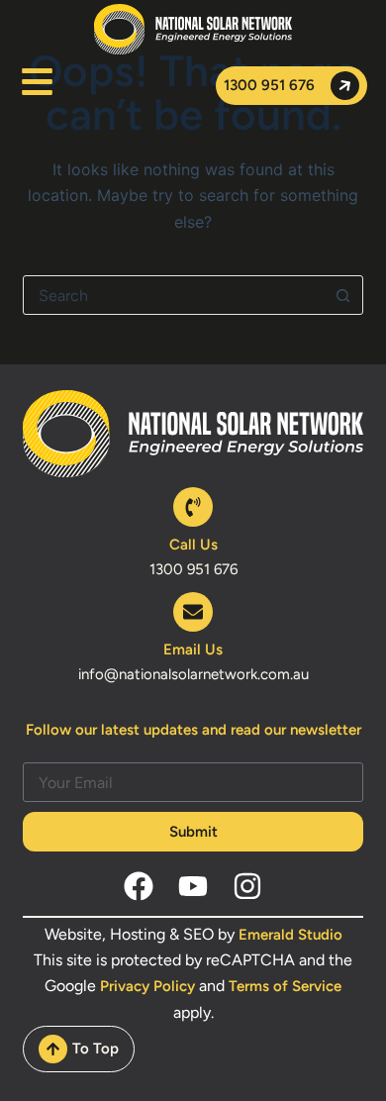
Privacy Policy (147, 986)
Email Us (193, 649)
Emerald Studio (290, 935)
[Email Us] (193, 612)
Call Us (193, 544)
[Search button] (343, 295)
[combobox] (174, 295)
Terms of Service (285, 986)
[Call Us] (193, 507)
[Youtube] (193, 886)
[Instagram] (247, 886)
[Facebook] (138, 886)
